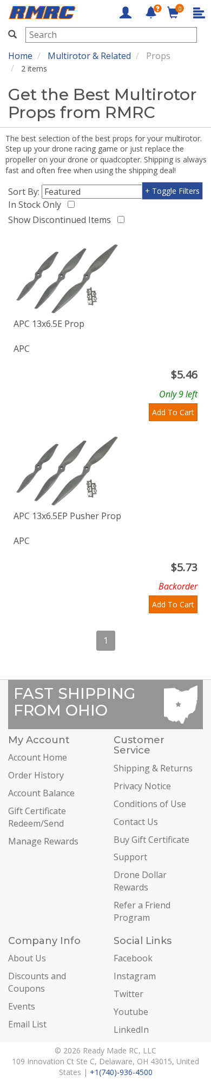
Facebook (133, 958)
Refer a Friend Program (142, 911)
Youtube (131, 1012)
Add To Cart (173, 412)
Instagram (135, 976)
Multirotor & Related (89, 56)
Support (130, 857)
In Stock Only (36, 205)
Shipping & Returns (153, 768)
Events (21, 1006)
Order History (36, 775)
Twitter (128, 994)
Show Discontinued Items (61, 220)
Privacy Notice (142, 786)
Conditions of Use (150, 804)
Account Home (37, 757)
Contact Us (136, 822)
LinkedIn (131, 1030)
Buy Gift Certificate (151, 840)
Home (20, 56)
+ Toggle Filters (172, 191)
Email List (27, 1024)
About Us (27, 958)
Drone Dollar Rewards (140, 881)
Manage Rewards (43, 841)
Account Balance (41, 793)
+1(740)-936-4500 (121, 1072)
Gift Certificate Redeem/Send (37, 817)
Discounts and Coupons (37, 982)
